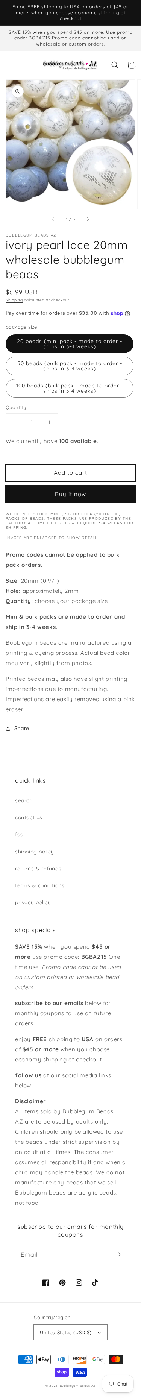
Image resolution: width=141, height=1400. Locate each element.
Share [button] (21, 728)
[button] (9, 65)
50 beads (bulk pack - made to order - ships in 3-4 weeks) (69, 366)
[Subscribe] (117, 1254)
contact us (28, 817)
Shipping (14, 300)
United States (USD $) (65, 1332)
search (24, 800)
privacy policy (33, 902)
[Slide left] (53, 219)
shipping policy (34, 851)
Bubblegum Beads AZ (78, 1386)
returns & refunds (38, 868)
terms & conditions (40, 885)
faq (19, 834)
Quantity (16, 407)
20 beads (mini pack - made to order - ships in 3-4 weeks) (69, 344)
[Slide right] (87, 219)
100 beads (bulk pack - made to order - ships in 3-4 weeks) (69, 388)
